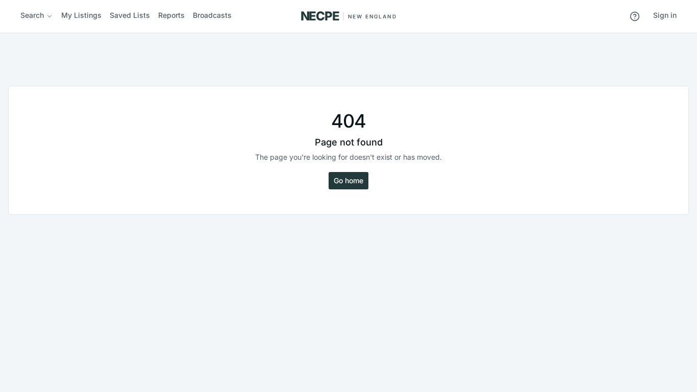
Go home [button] (348, 180)
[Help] (635, 16)
